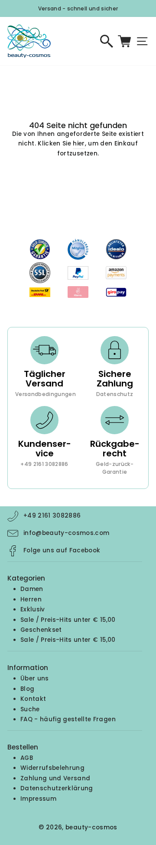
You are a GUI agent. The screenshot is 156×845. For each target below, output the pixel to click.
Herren (31, 599)
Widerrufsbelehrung (52, 768)
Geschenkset (41, 630)
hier (78, 143)
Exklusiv (32, 609)
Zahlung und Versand (55, 778)
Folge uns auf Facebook (61, 550)
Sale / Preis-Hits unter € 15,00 (68, 620)
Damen (31, 589)
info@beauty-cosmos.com (66, 533)
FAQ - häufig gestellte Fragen (68, 719)
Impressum (38, 799)
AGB (26, 758)
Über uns (34, 678)
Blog (27, 689)
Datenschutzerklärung (56, 788)
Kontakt (33, 699)
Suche (30, 709)
